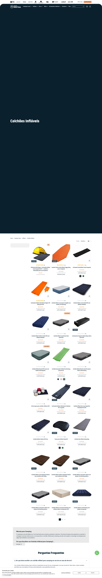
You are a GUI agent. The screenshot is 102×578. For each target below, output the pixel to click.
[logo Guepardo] (18, 2)
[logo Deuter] (35, 2)
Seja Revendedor (87, 1)
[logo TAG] (47, 2)
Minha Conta (80, 1)
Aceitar (79, 572)
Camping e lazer (17, 238)
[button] (83, 241)
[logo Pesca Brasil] (41, 2)
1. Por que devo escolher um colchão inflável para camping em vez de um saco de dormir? (43, 560)
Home (11, 238)
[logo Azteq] (30, 2)
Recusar (92, 572)
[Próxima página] (65, 519)
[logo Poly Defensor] (55, 2)
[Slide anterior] (33, 253)
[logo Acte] (63, 2)
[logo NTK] (12, 2)
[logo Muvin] (70, 2)
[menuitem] (70, 6)
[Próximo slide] (48, 253)
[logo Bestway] (24, 2)
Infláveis (24, 238)
